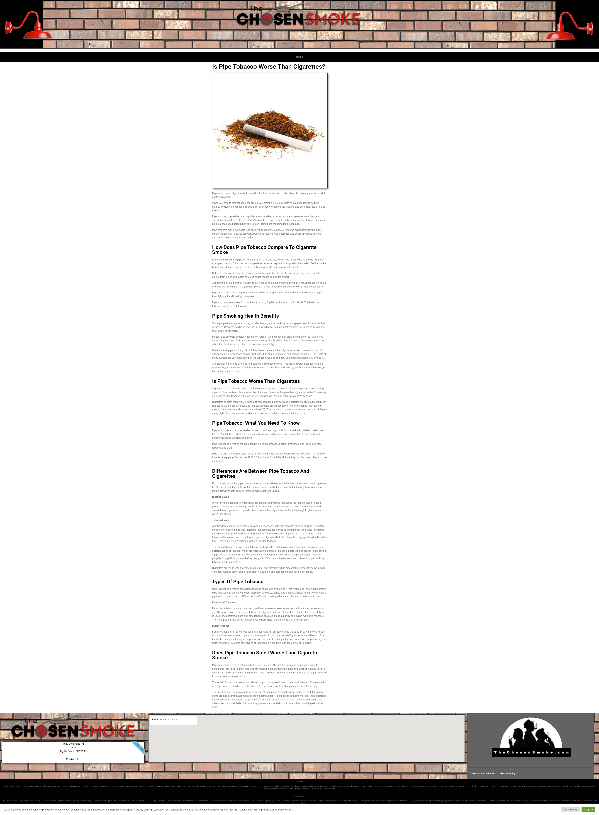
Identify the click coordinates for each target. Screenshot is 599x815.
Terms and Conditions (482, 773)
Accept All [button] (588, 809)
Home (299, 56)
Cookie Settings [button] (570, 809)
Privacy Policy (507, 773)
